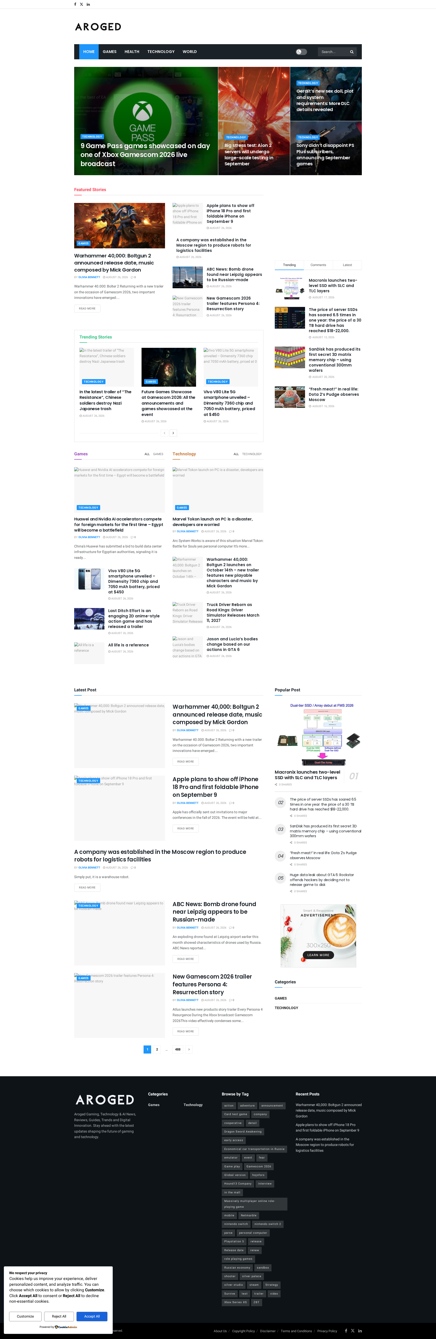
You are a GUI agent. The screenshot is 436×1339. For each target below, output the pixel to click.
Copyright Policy (243, 1331)
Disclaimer (268, 1331)
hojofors (258, 1175)
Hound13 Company (238, 1184)
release (256, 1241)
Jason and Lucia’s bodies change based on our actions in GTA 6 (232, 644)
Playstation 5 (234, 1241)
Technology (161, 51)
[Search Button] (352, 51)
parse (228, 1233)
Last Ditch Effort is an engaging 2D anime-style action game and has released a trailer (134, 618)
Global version (235, 1175)
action (229, 1106)
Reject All (59, 1316)
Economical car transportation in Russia (254, 1149)
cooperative (233, 1123)
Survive (229, 1294)
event (248, 1158)
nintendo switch (236, 1224)
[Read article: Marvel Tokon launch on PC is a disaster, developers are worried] (218, 490)
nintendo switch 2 (268, 1224)
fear (262, 1158)
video (274, 1294)
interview (265, 1184)
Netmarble (249, 1215)
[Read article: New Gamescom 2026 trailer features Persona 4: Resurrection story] (188, 306)
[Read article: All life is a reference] (89, 653)
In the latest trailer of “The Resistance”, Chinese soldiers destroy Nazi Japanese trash (105, 400)
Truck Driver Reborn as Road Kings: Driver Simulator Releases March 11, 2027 (233, 612)
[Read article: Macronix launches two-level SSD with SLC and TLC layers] (318, 734)
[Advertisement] (318, 216)
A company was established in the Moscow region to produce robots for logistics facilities (213, 245)
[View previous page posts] (164, 433)
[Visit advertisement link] (318, 935)
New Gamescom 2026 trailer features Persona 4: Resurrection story (233, 303)
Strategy (271, 1285)
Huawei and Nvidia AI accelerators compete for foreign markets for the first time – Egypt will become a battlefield (118, 524)
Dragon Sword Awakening (243, 1132)
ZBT (257, 1302)
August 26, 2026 (123, 173)
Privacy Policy (327, 1331)
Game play (232, 1166)
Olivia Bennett (95, 173)
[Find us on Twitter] (81, 4)
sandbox (263, 1268)
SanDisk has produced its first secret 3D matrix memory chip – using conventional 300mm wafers (335, 360)
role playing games (238, 1259)
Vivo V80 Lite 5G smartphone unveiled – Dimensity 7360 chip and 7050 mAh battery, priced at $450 (229, 403)
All (147, 454)
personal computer (253, 1233)
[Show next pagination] (189, 1049)
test (245, 1294)
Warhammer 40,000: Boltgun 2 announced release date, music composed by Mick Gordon (114, 262)
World (190, 51)
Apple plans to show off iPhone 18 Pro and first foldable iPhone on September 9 (230, 213)
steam (254, 1285)
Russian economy (237, 1268)
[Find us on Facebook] (75, 4)
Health (132, 51)
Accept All (92, 1316)
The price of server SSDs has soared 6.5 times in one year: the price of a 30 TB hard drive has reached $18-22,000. (335, 320)
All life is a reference (128, 645)
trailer (259, 1294)
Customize (25, 1316)
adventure (247, 1106)
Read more (89, 308)
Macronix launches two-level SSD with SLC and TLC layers (333, 286)
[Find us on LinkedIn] (88, 4)
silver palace (251, 1276)
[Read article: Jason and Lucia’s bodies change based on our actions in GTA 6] (188, 647)
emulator (231, 1158)
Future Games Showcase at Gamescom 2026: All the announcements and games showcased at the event (168, 403)
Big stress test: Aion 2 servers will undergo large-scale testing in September (249, 154)
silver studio (233, 1285)
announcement (272, 1106)
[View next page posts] (173, 433)
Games (110, 51)
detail (252, 1123)
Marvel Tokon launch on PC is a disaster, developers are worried (213, 522)
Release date (234, 1250)
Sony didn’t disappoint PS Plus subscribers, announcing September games (325, 154)
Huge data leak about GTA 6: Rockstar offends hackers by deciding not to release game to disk (322, 879)
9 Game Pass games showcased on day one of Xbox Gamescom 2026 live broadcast (145, 154)
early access (233, 1140)
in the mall (232, 1192)
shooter (230, 1276)
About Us (220, 1331)
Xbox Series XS (235, 1302)
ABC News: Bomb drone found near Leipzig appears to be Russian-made (234, 274)
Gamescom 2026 (259, 1166)
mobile (229, 1215)
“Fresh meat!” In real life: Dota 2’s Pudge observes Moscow (334, 394)
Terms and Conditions (296, 1331)
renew (254, 1250)
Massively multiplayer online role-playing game (249, 1204)
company (260, 1114)
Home (89, 51)
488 (177, 1049)
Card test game (235, 1114)
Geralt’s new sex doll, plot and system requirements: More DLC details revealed (324, 100)
